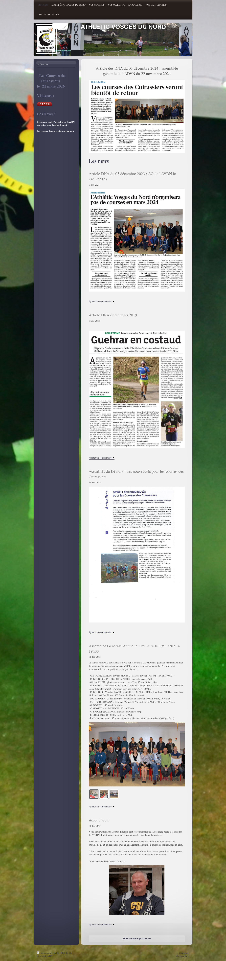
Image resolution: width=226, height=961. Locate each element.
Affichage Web (182, 956)
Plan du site (66, 952)
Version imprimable (50, 952)
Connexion (184, 952)
